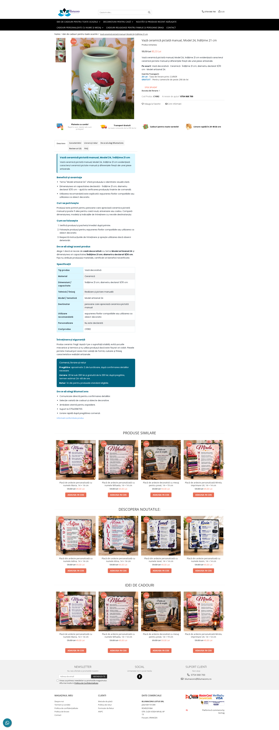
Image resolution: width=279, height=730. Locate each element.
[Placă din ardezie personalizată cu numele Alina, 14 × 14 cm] (118, 536)
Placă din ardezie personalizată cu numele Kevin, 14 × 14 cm (203, 560)
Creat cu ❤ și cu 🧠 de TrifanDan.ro (187, 710)
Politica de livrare (61, 711)
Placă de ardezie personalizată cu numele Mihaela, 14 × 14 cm (118, 484)
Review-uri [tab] (75, 148)
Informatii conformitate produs (70, 418)
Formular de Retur (106, 708)
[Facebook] (139, 676)
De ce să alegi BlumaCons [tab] (112, 143)
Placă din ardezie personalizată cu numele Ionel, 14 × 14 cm (161, 560)
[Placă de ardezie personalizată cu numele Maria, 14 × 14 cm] (76, 460)
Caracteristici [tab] (75, 143)
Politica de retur (105, 704)
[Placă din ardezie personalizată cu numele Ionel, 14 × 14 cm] (161, 536)
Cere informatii (174, 103)
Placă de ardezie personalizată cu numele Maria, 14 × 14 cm (75, 484)
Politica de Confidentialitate (86, 683)
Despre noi (59, 701)
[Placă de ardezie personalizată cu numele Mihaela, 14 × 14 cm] (118, 460)
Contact (171, 27)
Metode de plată (105, 701)
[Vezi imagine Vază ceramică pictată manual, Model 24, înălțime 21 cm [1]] (61, 56)
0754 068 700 (197, 674)
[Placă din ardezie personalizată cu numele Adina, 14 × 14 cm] (76, 536)
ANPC (100, 711)
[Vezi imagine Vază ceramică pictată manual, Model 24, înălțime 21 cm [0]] (61, 44)
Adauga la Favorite (152, 103)
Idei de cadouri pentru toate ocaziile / (81, 34)
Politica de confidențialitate (66, 708)
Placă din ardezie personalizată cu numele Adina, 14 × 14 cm (76, 560)
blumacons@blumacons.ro (197, 678)
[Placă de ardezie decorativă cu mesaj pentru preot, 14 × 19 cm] (161, 460)
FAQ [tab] (86, 148)
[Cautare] (149, 12)
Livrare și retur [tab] (91, 143)
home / (58, 34)
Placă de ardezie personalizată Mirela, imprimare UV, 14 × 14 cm (203, 484)
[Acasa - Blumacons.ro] (69, 12)
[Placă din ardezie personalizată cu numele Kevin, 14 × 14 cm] (203, 536)
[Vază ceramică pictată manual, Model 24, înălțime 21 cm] (102, 78)
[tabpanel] (102, 78)
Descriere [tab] (61, 143)
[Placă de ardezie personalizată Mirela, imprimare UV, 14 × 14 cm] (203, 460)
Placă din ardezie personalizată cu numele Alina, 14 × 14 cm (118, 560)
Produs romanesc (149, 44)
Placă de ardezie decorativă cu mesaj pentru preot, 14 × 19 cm (161, 484)
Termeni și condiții (62, 704)
